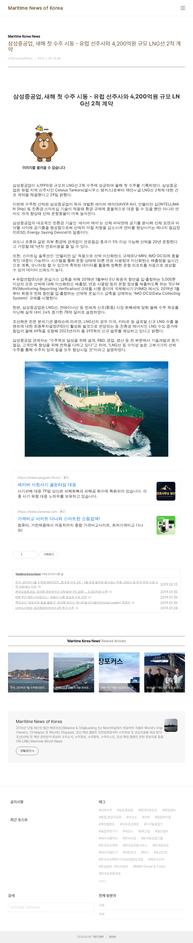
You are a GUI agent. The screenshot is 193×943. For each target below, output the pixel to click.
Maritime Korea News (28, 574)
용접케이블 (164, 817)
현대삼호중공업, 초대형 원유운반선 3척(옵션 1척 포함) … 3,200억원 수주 (61, 591)
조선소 (133, 817)
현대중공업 (161, 845)
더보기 (102, 881)
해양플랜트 (108, 824)
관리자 (112, 937)
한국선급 (130, 838)
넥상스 (129, 831)
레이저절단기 (109, 852)
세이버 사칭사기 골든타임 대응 (47, 484)
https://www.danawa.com (37, 512)
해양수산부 (157, 859)
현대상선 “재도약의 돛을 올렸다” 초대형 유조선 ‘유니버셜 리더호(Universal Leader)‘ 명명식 (72, 602)
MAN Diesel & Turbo (150, 866)
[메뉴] (183, 8)
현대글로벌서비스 (136, 845)
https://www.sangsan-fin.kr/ (39, 477)
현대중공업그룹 (153, 838)
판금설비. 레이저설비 (114, 866)
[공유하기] (27, 554)
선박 (147, 817)
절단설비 (162, 831)
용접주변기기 (109, 831)
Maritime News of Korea (35, 8)
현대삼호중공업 (111, 873)
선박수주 (106, 810)
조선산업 (161, 852)
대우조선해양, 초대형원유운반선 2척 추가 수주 (44, 608)
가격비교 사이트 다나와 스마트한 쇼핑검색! (59, 518)
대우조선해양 (130, 824)
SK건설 (145, 831)
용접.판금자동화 (111, 817)
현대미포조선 (148, 810)
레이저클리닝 (109, 838)
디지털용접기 (154, 824)
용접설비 (170, 810)
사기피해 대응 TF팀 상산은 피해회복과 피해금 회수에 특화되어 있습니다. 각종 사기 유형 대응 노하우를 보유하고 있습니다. (82, 494)
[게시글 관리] (33, 554)
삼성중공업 (126, 810)
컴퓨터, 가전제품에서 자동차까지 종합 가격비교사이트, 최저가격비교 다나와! (80, 528)
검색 (89, 907)
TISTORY (98, 937)
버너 (146, 852)
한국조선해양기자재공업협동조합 (122, 859)
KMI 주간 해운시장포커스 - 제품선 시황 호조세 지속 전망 (51, 597)
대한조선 (130, 852)
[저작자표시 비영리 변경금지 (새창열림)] (64, 555)
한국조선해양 (109, 845)
